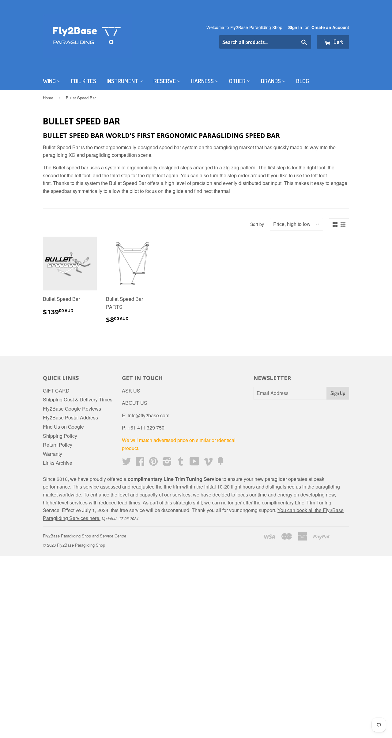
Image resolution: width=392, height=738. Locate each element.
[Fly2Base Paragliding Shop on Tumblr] (180, 463)
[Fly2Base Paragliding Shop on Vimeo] (208, 463)
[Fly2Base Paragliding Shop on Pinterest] (153, 463)
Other (238, 81)
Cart (337, 41)
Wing (50, 81)
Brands (271, 81)
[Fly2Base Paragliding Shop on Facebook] (140, 463)
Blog (302, 81)
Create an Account (330, 27)
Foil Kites (83, 81)
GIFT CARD (56, 390)
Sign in (295, 27)
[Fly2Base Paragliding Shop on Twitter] (126, 463)
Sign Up (337, 393)
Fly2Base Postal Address (70, 417)
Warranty (52, 453)
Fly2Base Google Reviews (72, 408)
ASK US (131, 390)
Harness (203, 81)
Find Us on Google (63, 426)
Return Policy (57, 444)
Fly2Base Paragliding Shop (81, 545)
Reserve (165, 81)
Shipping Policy (60, 435)
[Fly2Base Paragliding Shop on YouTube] (194, 463)
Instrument (123, 81)
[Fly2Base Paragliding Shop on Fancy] (220, 463)
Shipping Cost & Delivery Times (77, 399)
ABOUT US (134, 402)
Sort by (257, 224)
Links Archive (57, 462)
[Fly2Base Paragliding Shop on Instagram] (167, 463)
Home (48, 98)
